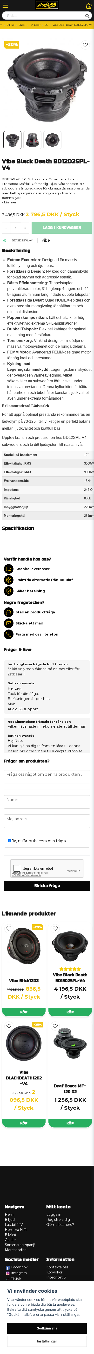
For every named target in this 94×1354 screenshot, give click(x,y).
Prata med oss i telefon (36, 634)
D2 (46, 24)
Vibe (45, 240)
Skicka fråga (47, 885)
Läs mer (10, 202)
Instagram (19, 1273)
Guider (10, 1240)
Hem (9, 1214)
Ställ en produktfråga (35, 612)
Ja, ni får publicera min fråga (38, 841)
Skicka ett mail (29, 623)
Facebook (19, 1267)
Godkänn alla (47, 1328)
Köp (23, 1012)
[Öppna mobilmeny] (5, 6)
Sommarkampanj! (20, 1245)
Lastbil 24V (14, 1224)
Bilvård (10, 1235)
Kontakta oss (57, 1267)
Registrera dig (58, 1219)
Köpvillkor (54, 1272)
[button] (85, 45)
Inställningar (47, 1341)
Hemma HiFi (16, 1230)
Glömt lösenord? (60, 1224)
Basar (22, 24)
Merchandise (16, 1250)
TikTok (16, 1278)
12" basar (35, 24)
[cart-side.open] (88, 6)
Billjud (10, 24)
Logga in (53, 1214)
